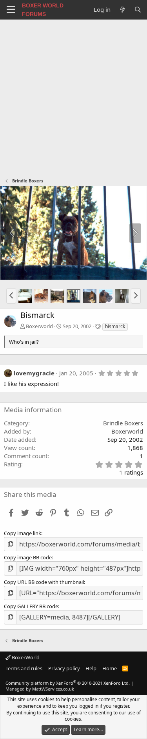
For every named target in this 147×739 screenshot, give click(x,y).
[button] (11, 295)
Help (90, 668)
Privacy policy (64, 668)
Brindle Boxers (123, 423)
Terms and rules (23, 668)
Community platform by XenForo (67, 683)
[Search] (137, 9)
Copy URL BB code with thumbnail (44, 581)
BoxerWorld (25, 657)
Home (109, 668)
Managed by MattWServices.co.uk (39, 689)
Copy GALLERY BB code (31, 606)
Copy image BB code (28, 557)
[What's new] (122, 9)
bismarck (115, 326)
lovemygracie (34, 373)
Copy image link (22, 533)
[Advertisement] (73, 96)
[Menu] (11, 10)
